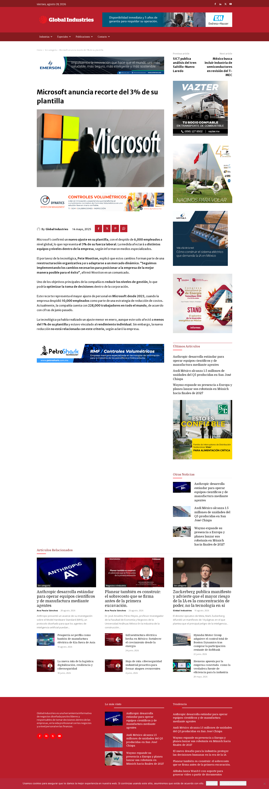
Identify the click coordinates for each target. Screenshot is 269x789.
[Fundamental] (167, 19)
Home (39, 50)
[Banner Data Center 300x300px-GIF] (200, 265)
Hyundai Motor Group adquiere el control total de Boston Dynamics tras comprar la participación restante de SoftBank (211, 642)
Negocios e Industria (116, 585)
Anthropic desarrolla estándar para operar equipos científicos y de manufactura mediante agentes (198, 361)
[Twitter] (225, 4)
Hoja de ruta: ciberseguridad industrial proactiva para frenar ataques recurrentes (144, 665)
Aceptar (211, 783)
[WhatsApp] (123, 228)
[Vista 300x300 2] (202, 462)
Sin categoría (51, 50)
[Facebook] (215, 4)
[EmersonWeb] (100, 77)
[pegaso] (202, 202)
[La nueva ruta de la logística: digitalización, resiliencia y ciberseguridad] (46, 665)
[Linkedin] (220, 4)
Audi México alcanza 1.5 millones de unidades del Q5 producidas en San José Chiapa (202, 375)
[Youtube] (230, 4)
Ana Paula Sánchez (47, 610)
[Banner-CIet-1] (202, 332)
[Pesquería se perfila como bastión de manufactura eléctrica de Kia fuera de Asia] (46, 639)
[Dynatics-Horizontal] (100, 214)
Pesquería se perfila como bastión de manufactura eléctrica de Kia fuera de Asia (76, 639)
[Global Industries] (39, 229)
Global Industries (57, 229)
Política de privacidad (233, 783)
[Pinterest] (115, 228)
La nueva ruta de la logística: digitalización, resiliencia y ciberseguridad (75, 665)
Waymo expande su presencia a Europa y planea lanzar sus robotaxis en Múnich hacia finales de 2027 (202, 389)
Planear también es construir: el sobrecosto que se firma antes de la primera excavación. (133, 599)
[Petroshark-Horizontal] (100, 365)
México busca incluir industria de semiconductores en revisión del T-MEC (218, 67)
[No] (264, 784)
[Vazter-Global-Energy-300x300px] (200, 135)
